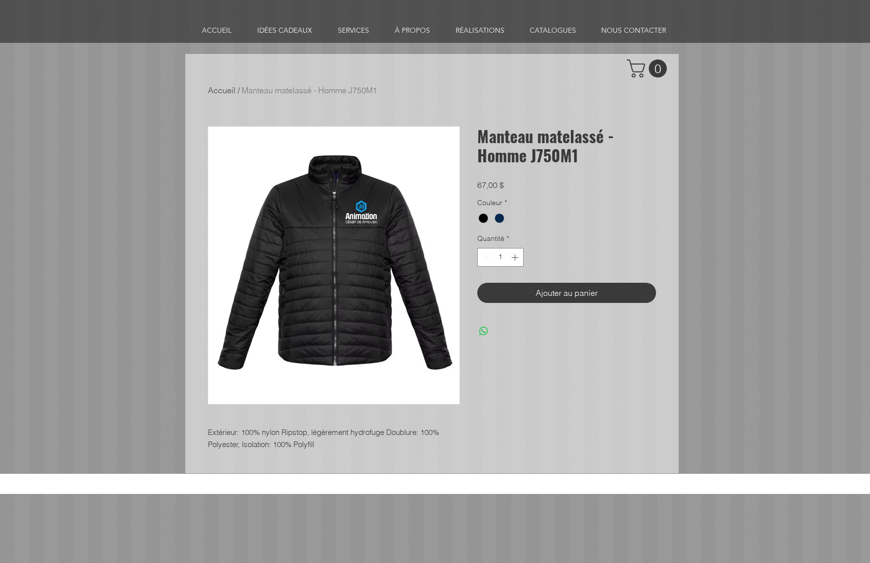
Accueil (222, 90)
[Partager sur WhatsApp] (484, 331)
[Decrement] (485, 257)
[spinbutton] (500, 257)
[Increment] (516, 257)
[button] (649, 68)
